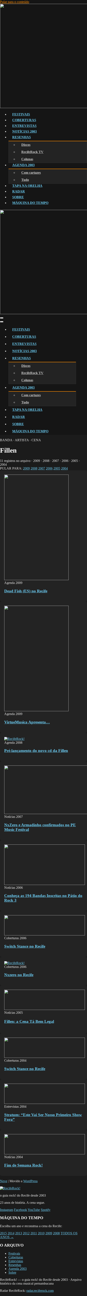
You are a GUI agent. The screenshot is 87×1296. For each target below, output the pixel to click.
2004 (64, 468)
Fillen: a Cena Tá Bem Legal (29, 1021)
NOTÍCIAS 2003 (24, 131)
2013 (18, 1233)
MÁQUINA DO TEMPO (30, 203)
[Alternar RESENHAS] (74, 358)
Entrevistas (15, 1261)
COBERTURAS (24, 120)
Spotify (45, 1210)
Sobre (12, 1272)
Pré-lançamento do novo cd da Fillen (36, 750)
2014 (11, 1233)
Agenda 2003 (17, 1268)
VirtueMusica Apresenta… (27, 722)
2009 (26, 468)
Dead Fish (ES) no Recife (25, 591)
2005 (56, 468)
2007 (41, 468)
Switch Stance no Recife (24, 946)
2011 (33, 1233)
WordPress (30, 1181)
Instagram (6, 1210)
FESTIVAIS (21, 114)
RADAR (18, 191)
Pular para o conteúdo (14, 2)
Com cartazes (31, 172)
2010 (41, 1233)
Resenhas (14, 1265)
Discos (25, 145)
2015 (3, 1233)
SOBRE (18, 197)
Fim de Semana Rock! (23, 1165)
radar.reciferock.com (40, 1290)
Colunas (27, 159)
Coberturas (15, 1257)
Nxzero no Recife (18, 975)
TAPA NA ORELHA (27, 185)
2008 (34, 468)
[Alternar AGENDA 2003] (74, 387)
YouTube (34, 1210)
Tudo (25, 180)
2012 (26, 1233)
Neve (3, 1181)
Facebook (20, 1210)
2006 (49, 468)
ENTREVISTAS (24, 126)
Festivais (14, 1253)
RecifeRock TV (32, 152)
